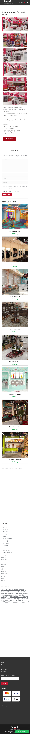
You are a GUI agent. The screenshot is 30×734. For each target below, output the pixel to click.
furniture (15, 595)
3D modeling (16, 590)
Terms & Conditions (9, 731)
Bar (2, 582)
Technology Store (6, 543)
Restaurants (3, 547)
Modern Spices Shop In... (15, 361)
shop (19, 600)
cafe (2, 592)
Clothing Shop (6, 527)
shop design (24, 600)
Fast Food (5, 548)
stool (6, 602)
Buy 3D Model (4, 669)
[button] (9, 139)
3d (2, 590)
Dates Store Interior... (15, 329)
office (23, 598)
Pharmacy (5, 536)
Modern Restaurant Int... (15, 426)
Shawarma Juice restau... (15, 459)
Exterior (3, 580)
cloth (13, 591)
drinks (23, 593)
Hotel (7, 597)
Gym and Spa (5, 534)
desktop (20, 593)
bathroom (3, 571)
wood (27, 602)
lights (4, 598)
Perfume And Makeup (7, 538)
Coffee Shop (5, 529)
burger (25, 590)
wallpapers (3, 562)
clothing (15, 591)
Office (2, 569)
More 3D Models (9, 202)
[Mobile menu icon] (28, 2)
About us (3, 662)
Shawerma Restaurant (7, 552)
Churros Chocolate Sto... (15, 296)
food (12, 595)
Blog (2, 664)
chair (9, 591)
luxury (10, 598)
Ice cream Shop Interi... (15, 394)
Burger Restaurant (6, 550)
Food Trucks (3, 559)
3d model (7, 589)
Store (2, 526)
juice (2, 598)
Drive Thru (3, 557)
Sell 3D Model (4, 667)
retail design (13, 600)
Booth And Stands (5, 561)
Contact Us (3, 671)
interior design (22, 596)
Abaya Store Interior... (15, 264)
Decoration (11, 593)
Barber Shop (5, 540)
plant (26, 598)
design (16, 593)
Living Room (4, 576)
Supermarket (5, 531)
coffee (20, 591)
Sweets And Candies (7, 541)
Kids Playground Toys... (15, 231)
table (20, 602)
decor (6, 593)
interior (13, 596)
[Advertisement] (11, 498)
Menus (2, 566)
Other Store (5, 545)
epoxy (26, 593)
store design (15, 602)
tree (23, 602)
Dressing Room (4, 573)
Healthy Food (5, 554)
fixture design (6, 595)
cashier (5, 591)
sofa (3, 601)
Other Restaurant (6, 555)
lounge (7, 598)
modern (19, 598)
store (10, 602)
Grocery (4, 533)
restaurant (5, 600)
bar (22, 590)
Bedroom (3, 578)
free (2, 575)
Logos (2, 568)
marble (14, 598)
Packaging (3, 564)
